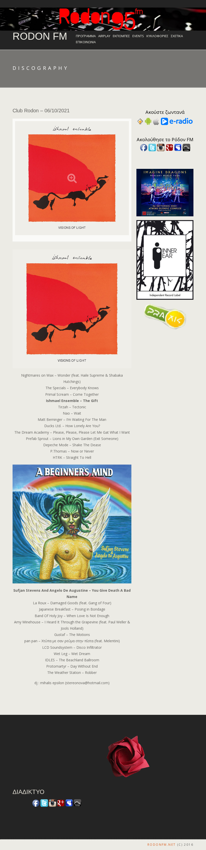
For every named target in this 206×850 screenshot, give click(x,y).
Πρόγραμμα (86, 36)
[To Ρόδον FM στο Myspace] (178, 147)
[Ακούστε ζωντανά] (148, 121)
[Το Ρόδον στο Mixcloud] (186, 147)
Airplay (104, 36)
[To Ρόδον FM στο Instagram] (161, 147)
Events (138, 36)
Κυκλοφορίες (157, 36)
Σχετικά (177, 36)
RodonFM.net (161, 844)
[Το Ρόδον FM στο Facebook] (143, 147)
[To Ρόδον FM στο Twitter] (152, 147)
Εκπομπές (121, 36)
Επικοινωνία (86, 42)
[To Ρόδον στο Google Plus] (169, 147)
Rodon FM (40, 36)
